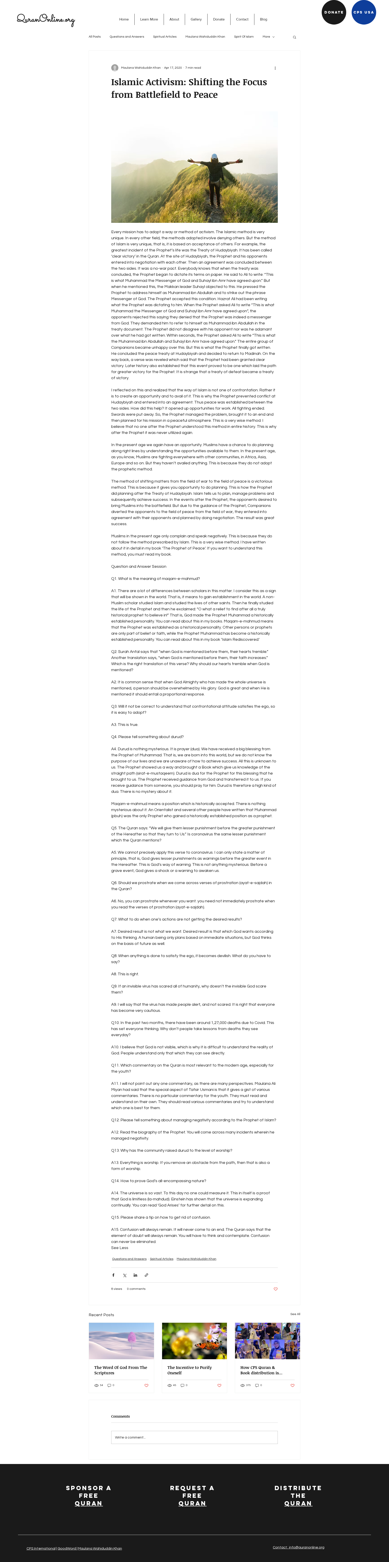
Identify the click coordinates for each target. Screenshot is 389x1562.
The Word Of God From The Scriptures (120, 1370)
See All (295, 1314)
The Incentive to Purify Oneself (189, 1370)
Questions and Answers (127, 36)
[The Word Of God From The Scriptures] (121, 1341)
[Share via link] (146, 1275)
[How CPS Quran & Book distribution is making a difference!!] (267, 1341)
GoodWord (67, 1548)
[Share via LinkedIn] (135, 1275)
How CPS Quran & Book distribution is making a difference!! (261, 1370)
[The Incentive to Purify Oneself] (194, 1341)
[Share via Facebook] (113, 1275)
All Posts (95, 36)
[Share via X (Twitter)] (124, 1275)
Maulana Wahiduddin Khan (205, 36)
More (266, 36)
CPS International (41, 1548)
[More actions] (275, 68)
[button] (149, 19)
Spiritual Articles (164, 36)
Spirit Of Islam (244, 36)
